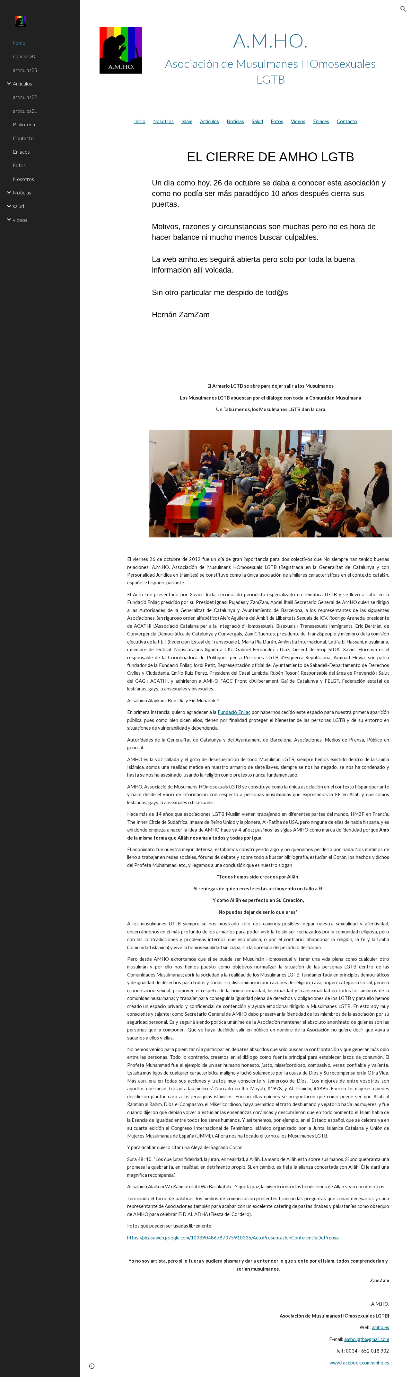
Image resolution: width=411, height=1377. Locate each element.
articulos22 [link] (25, 97)
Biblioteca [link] (24, 124)
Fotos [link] (19, 165)
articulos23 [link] (25, 70)
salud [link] (18, 206)
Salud (257, 121)
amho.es (380, 1327)
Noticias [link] (22, 192)
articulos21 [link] (25, 111)
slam (187, 121)
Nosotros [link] (23, 179)
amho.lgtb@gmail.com (366, 1339)
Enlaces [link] (21, 151)
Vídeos (298, 121)
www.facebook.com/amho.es (359, 1362)
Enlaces (321, 121)
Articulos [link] (22, 83)
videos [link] (20, 220)
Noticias (235, 121)
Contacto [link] (23, 138)
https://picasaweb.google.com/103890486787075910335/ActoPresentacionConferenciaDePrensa (233, 1237)
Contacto (347, 121)
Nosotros (163, 121)
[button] (403, 9)
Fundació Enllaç (234, 712)
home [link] (19, 43)
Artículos (209, 121)
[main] (270, 58)
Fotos (277, 121)
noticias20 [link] (24, 56)
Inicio (139, 121)
